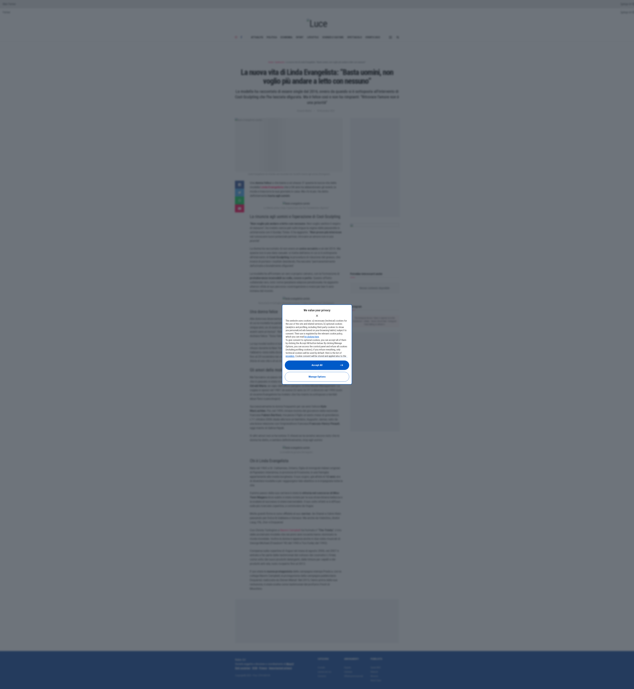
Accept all (317, 365)
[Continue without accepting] (317, 315)
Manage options (317, 376)
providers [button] (290, 356)
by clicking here (311, 336)
